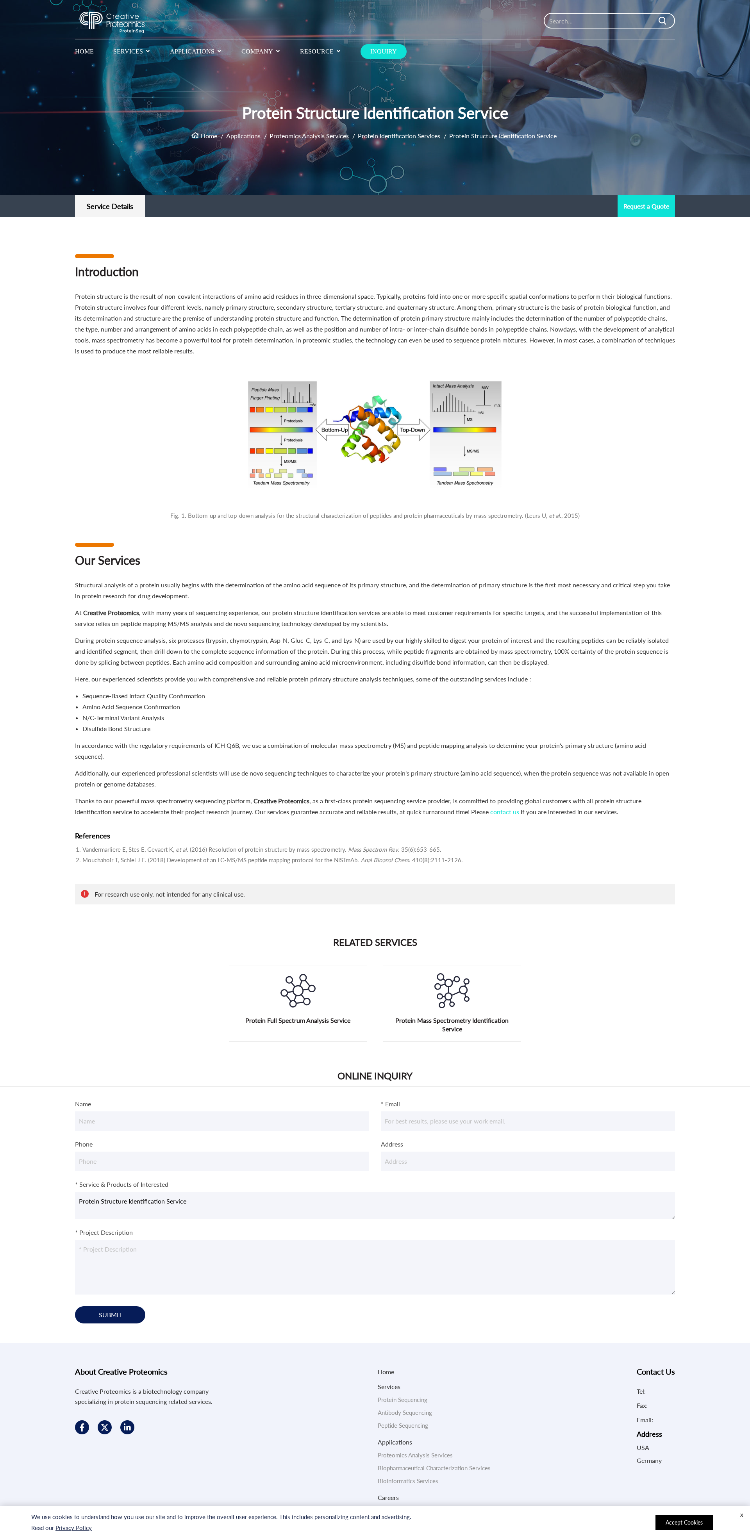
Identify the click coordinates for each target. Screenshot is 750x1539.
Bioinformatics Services (408, 1480)
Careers (388, 1497)
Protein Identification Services (399, 135)
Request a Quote (646, 206)
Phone (84, 1144)
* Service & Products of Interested (121, 1184)
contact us (504, 811)
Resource (317, 51)
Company (257, 51)
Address (392, 1144)
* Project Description (104, 1232)
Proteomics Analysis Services (309, 135)
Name (83, 1103)
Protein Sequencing (402, 1399)
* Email (390, 1103)
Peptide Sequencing (403, 1425)
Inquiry (383, 51)
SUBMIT (110, 1314)
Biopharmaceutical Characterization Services (434, 1467)
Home (84, 51)
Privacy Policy (73, 1527)
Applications (192, 51)
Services (128, 51)
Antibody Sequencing (405, 1412)
